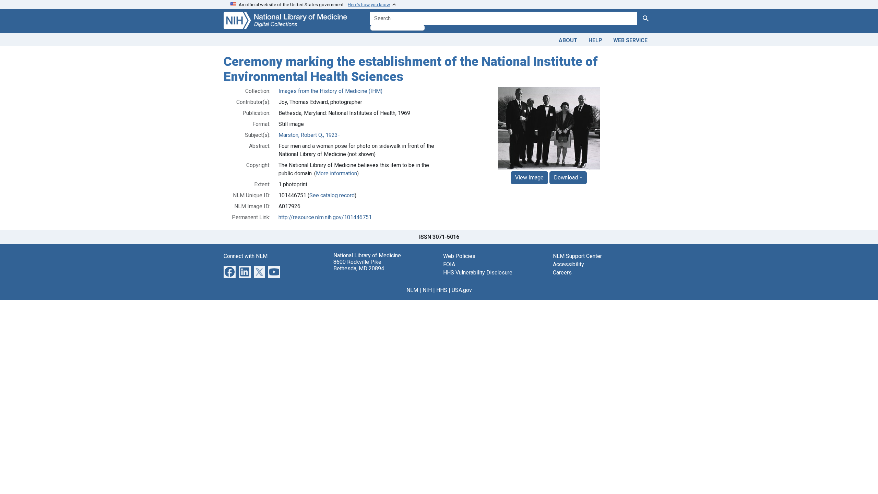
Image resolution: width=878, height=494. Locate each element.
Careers (562, 272)
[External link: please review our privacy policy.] (230, 271)
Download (566, 177)
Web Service (630, 40)
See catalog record (332, 195)
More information (336, 173)
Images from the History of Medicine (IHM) (330, 91)
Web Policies (459, 256)
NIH (427, 290)
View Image (529, 177)
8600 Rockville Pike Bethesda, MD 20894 (358, 265)
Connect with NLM (246, 256)
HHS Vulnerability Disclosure (477, 272)
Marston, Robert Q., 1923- (309, 135)
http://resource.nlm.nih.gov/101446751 (325, 217)
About (568, 40)
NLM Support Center (577, 256)
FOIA (449, 264)
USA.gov (462, 290)
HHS (441, 290)
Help (595, 40)
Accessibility (568, 264)
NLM (412, 290)
